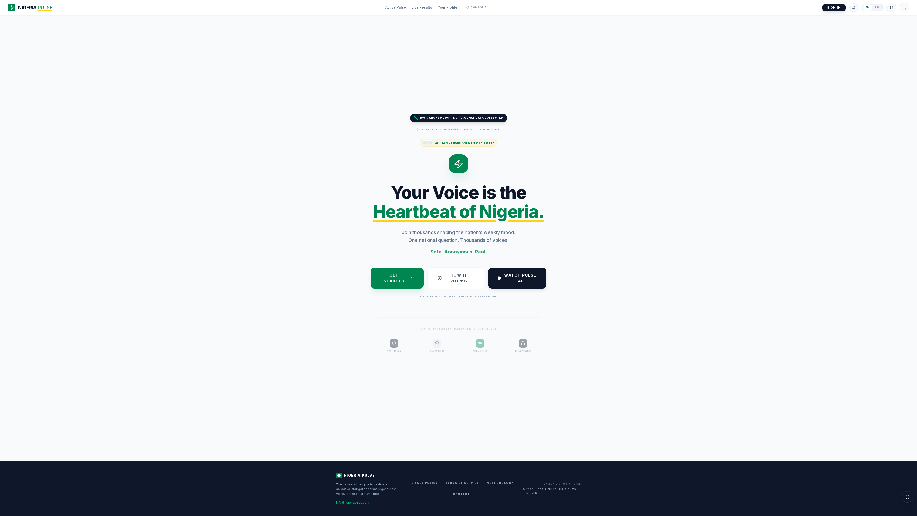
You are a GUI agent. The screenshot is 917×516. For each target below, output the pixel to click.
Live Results (422, 7)
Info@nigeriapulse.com (352, 502)
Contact (461, 494)
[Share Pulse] (904, 7)
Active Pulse (395, 7)
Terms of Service (462, 482)
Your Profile (447, 7)
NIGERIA (35, 8)
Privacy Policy (423, 482)
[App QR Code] (891, 7)
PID (877, 7)
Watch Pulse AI (520, 278)
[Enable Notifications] (853, 7)
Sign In (834, 7)
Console (478, 7)
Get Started (394, 278)
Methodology (500, 482)
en (867, 7)
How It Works (459, 278)
